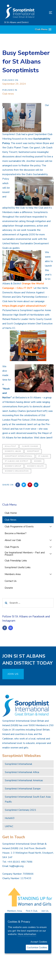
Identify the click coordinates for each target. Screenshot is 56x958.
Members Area (14, 910)
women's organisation (17, 471)
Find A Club (31, 910)
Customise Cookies (37, 947)
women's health (35, 466)
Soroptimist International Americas (24, 780)
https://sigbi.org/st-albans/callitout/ (24, 306)
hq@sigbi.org (16, 866)
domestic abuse (13, 451)
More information (27, 934)
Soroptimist (33, 451)
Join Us (45, 910)
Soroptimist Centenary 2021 (20, 810)
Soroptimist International (18, 456)
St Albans (43, 456)
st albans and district (16, 461)
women (38, 461)
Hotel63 (9, 818)
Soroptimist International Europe (23, 788)
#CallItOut (10, 446)
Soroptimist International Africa (22, 772)
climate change (30, 446)
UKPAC (9, 826)
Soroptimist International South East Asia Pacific (28, 799)
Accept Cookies (38, 941)
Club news (8, 93)
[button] (43, 29)
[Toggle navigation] (44, 12)
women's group (13, 466)
